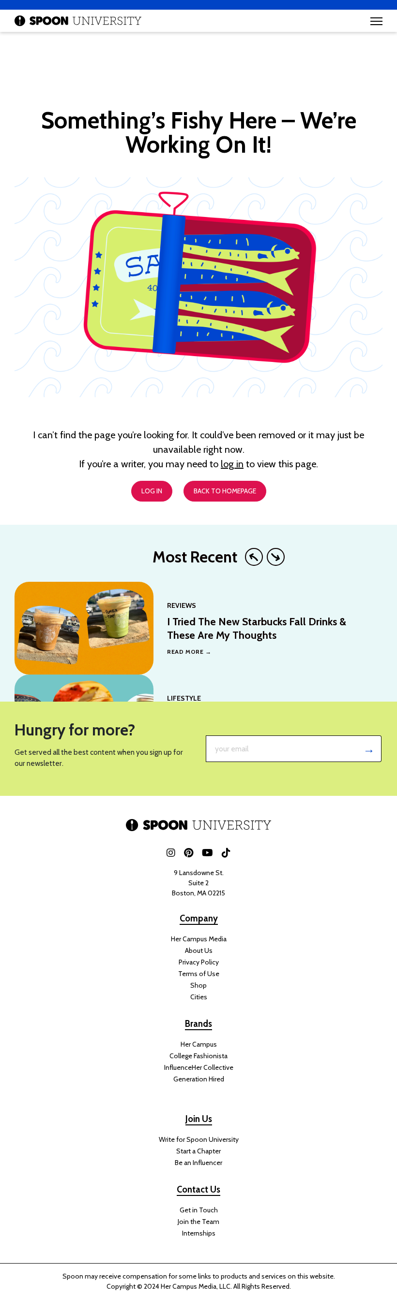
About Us (199, 950)
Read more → (189, 651)
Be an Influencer (198, 1162)
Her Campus (199, 1044)
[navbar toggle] (376, 21)
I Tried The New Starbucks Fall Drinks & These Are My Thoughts (256, 628)
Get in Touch (199, 1210)
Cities (198, 997)
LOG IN (151, 491)
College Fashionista (198, 1055)
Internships (198, 1233)
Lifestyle (184, 698)
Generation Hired (198, 1079)
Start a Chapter (198, 1151)
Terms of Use (198, 973)
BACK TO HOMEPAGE (225, 491)
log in (232, 464)
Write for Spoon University (199, 1139)
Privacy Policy (199, 962)
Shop (198, 985)
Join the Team (198, 1221)
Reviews (181, 605)
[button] (254, 557)
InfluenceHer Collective (198, 1067)
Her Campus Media (199, 939)
